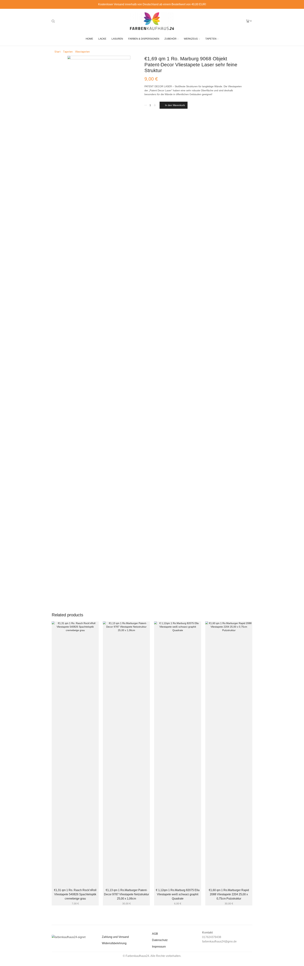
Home (89, 38)
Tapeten (210, 38)
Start (58, 51)
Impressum (159, 946)
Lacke (102, 38)
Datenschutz (160, 940)
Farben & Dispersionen (143, 38)
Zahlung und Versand (115, 936)
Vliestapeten (82, 51)
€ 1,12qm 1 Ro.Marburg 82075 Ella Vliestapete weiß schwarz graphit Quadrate (178, 894)
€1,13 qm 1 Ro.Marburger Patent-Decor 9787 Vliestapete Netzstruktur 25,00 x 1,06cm (126, 894)
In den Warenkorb (175, 105)
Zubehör (170, 38)
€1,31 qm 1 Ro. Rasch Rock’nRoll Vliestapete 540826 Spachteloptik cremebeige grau (75, 894)
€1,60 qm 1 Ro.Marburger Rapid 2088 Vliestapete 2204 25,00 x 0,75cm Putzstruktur (229, 894)
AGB (155, 933)
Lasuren (117, 38)
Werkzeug (191, 38)
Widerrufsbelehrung (114, 943)
